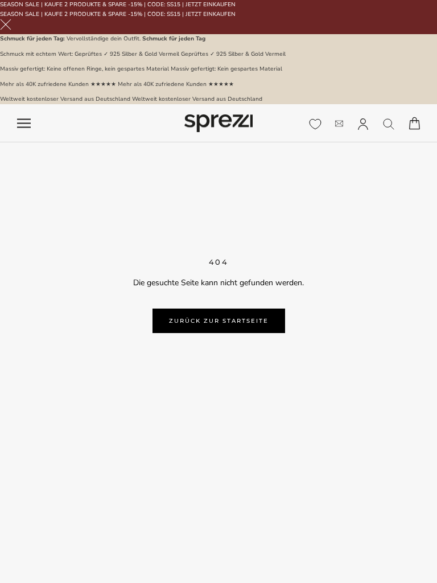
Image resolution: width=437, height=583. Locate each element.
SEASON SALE (19, 5)
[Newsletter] (339, 123)
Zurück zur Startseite (219, 321)
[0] (315, 124)
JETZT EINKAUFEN (210, 5)
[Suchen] (389, 123)
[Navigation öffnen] (24, 123)
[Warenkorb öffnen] (414, 123)
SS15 (173, 5)
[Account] (363, 123)
